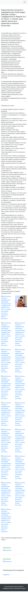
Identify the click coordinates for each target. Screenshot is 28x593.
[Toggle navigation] (24, 2)
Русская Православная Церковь (13, 586)
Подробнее (6, 574)
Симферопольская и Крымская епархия (14, 588)
